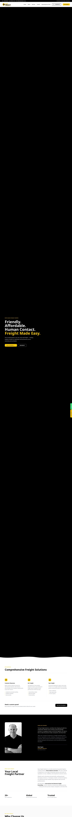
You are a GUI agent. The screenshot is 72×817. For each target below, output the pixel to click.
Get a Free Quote (10, 345)
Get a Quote (66, 4)
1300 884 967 (57, 4)
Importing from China (46, 4)
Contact (38, 4)
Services (33, 4)
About (29, 4)
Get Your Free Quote (61, 705)
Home (25, 4)
